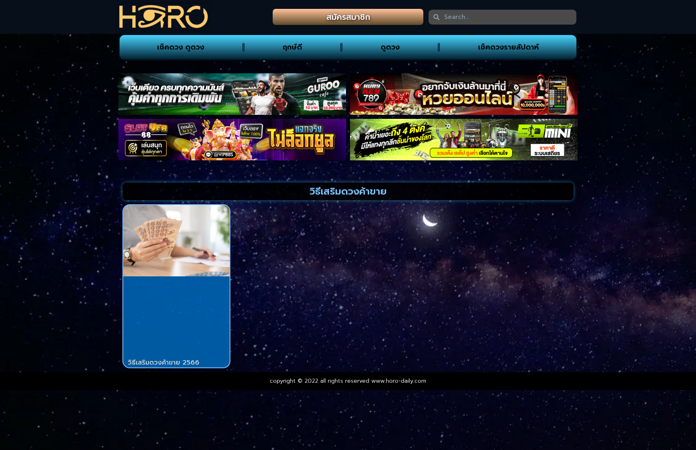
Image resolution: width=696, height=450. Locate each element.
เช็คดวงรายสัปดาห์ (508, 47)
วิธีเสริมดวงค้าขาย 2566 (163, 362)
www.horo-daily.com (398, 381)
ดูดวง (390, 47)
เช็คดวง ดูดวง (180, 47)
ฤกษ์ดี (292, 47)
